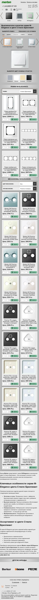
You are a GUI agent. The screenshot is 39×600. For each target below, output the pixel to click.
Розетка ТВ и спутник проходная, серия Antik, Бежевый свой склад (10, 405)
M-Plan (19, 20)
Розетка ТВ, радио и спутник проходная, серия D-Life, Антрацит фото (10, 462)
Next (37, 15)
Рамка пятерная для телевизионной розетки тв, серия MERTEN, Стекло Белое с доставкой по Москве (29, 142)
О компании (15, 582)
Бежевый (22, 81)
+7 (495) (9, 6)
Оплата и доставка (32, 2)
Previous (1, 15)
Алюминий (10, 81)
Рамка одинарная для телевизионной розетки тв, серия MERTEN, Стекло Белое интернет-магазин (10, 142)
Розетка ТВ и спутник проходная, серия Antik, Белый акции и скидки (29, 405)
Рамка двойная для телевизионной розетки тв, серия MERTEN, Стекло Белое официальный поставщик (29, 115)
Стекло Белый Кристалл (19, 47)
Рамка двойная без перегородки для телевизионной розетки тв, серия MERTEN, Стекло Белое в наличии (10, 114)
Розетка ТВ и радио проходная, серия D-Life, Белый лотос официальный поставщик (29, 351)
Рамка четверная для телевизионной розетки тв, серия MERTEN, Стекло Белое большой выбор (28, 170)
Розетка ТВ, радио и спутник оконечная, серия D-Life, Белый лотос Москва (29, 434)
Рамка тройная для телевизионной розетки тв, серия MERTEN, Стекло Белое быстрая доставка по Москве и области (10, 170)
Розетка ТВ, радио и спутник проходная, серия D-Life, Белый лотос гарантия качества (29, 462)
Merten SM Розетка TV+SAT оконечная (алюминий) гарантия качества (10, 211)
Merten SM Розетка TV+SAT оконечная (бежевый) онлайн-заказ (10, 238)
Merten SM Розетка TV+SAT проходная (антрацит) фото (29, 266)
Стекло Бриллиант (7, 46)
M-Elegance (30, 20)
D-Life (9, 20)
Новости (24, 582)
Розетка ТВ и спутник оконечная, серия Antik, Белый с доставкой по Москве (29, 378)
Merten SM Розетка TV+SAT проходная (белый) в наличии (29, 293)
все (3, 34)
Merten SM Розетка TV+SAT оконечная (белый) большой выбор (29, 238)
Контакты (23, 2)
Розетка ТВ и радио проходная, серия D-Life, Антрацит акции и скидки (10, 349)
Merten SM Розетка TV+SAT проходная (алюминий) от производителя (10, 266)
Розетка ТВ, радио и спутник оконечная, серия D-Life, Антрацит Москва (10, 434)
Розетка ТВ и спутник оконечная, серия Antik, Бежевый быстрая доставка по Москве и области (10, 378)
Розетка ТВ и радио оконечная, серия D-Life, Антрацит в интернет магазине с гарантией (10, 322)
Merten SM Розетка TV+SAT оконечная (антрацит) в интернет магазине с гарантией (29, 211)
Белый (16, 81)
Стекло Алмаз (31, 46)
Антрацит (29, 81)
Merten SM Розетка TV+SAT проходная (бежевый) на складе (10, 293)
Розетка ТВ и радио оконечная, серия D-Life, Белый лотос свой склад (29, 321)
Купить (15, 119)
